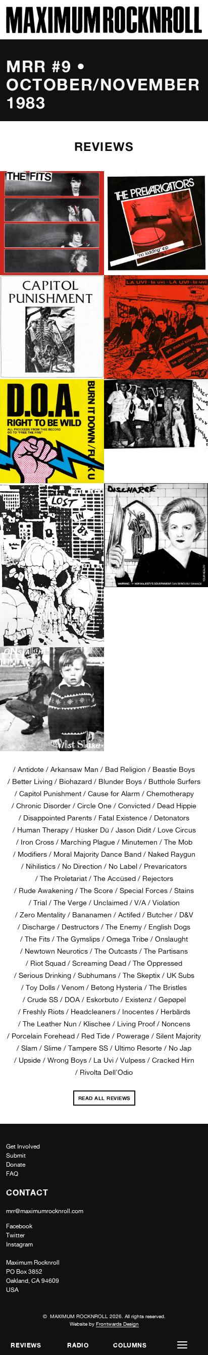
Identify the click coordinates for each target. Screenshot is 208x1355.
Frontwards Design (117, 1324)
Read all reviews (106, 1096)
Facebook (19, 1226)
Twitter (15, 1235)
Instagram (19, 1244)
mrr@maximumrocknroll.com (44, 1211)
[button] (182, 1345)
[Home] (104, 30)
